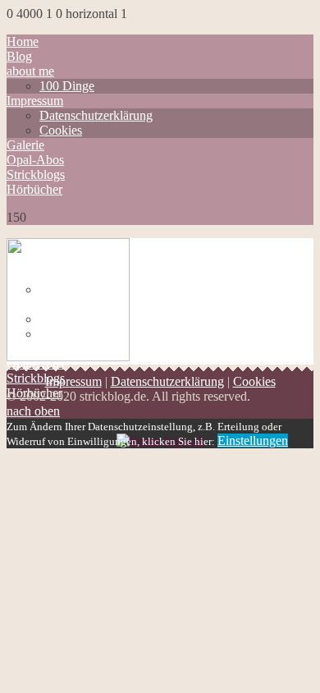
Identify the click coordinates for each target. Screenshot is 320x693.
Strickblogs (36, 174)
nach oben (33, 411)
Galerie (25, 145)
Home (23, 41)
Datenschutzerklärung (96, 115)
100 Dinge (66, 86)
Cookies (60, 130)
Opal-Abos (35, 160)
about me (30, 71)
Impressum (35, 101)
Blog (19, 56)
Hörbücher (34, 189)
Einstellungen (252, 440)
